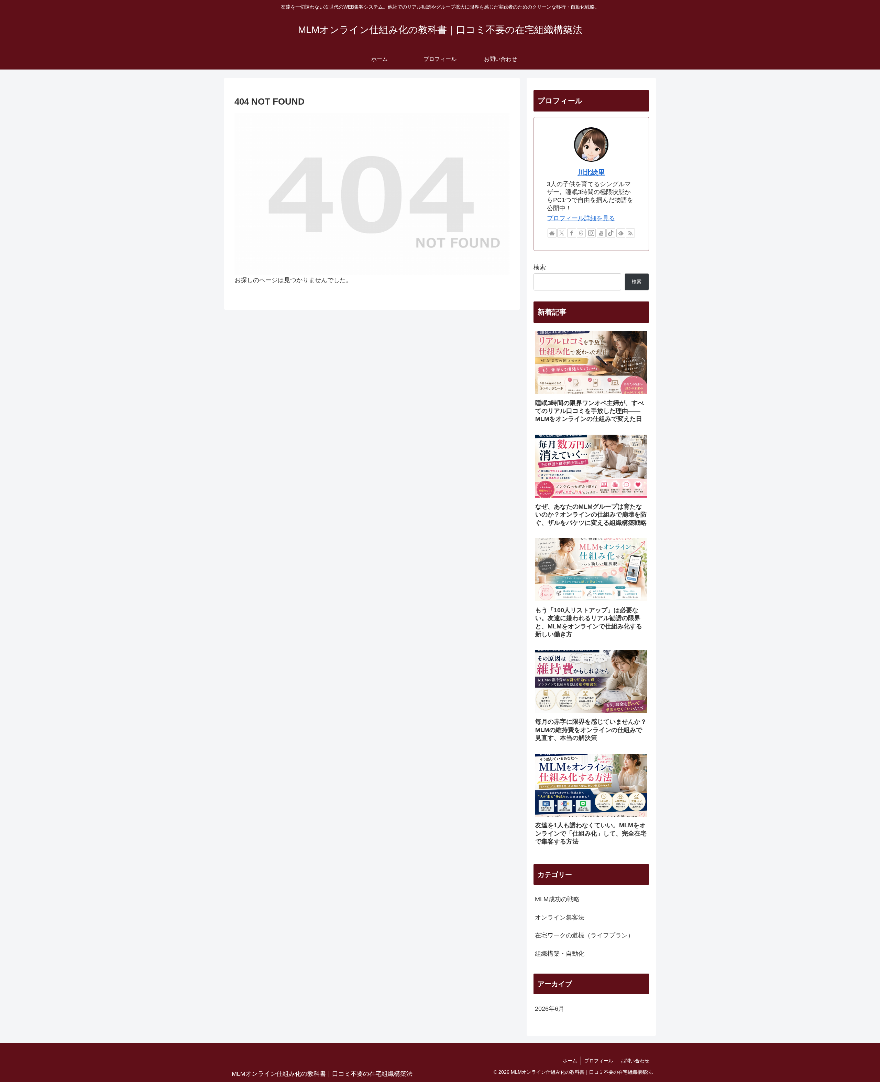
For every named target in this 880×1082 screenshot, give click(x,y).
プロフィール (598, 1060)
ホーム (570, 1060)
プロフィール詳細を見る (581, 218)
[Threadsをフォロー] (581, 233)
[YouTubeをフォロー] (601, 233)
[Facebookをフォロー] (571, 233)
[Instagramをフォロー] (591, 233)
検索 (540, 267)
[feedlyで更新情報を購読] (620, 233)
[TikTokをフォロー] (610, 233)
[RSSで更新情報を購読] (630, 233)
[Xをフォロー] (561, 233)
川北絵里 (591, 172)
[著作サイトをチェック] (552, 233)
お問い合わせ (634, 1060)
